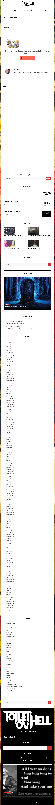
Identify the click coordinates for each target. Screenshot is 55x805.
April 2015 (8, 594)
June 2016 (8, 568)
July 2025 (8, 365)
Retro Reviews (9, 669)
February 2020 (9, 486)
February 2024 (9, 396)
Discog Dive (9, 632)
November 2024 (10, 380)
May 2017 (8, 547)
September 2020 (10, 473)
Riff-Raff (8, 677)
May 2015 (8, 592)
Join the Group (28, 10)
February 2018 (9, 530)
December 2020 (10, 467)
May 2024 (8, 391)
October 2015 (9, 583)
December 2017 (10, 534)
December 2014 (10, 601)
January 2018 (9, 532)
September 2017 (10, 540)
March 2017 (9, 551)
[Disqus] (27, 113)
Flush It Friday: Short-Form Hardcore (12, 235)
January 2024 (9, 398)
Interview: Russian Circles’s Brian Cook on (39, 235)
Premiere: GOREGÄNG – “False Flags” (15, 307)
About (37, 10)
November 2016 (10, 558)
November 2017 (10, 536)
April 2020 (8, 482)
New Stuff (8, 654)
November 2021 (10, 447)
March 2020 (9, 484)
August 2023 (9, 408)
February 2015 (9, 597)
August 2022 (9, 430)
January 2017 (9, 555)
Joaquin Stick (7, 22)
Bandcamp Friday (10, 625)
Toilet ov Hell (42, 802)
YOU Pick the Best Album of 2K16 (11, 201)
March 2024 (9, 395)
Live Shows (9, 647)
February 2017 (9, 553)
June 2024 (8, 389)
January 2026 (9, 354)
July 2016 (8, 566)
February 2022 (9, 441)
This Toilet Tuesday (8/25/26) (34, 248)
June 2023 (8, 411)
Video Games (9, 694)
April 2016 (8, 571)
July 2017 (8, 543)
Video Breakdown (10, 692)
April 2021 (8, 460)
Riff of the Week (10, 673)
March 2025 (9, 372)
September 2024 (10, 383)
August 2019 (9, 497)
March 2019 (9, 506)
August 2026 (9, 341)
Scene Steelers (9, 679)
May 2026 (8, 346)
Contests (8, 628)
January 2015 (9, 599)
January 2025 (9, 376)
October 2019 (9, 493)
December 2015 (10, 579)
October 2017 (9, 538)
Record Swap (9, 667)
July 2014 (8, 610)
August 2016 (9, 564)
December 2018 (10, 512)
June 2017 (8, 545)
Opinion (8, 662)
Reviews (8, 671)
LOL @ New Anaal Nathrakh (12, 795)
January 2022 (9, 443)
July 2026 (8, 342)
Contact (44, 10)
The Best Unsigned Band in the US (14, 686)
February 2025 (9, 374)
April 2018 (8, 527)
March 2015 (9, 596)
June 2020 (8, 478)
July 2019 (8, 499)
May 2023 (8, 413)
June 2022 (8, 434)
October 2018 (9, 516)
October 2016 (9, 560)
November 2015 (10, 581)
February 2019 (9, 508)
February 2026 (9, 352)
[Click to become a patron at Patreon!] (27, 58)
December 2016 (10, 557)
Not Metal (8, 658)
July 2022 (8, 432)
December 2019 (10, 489)
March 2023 (9, 417)
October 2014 (9, 605)
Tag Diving (8, 682)
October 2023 (9, 404)
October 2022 (9, 426)
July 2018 (8, 521)
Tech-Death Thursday (11, 684)
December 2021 (10, 445)
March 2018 (9, 529)
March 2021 (9, 462)
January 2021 (9, 465)
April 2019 (8, 504)
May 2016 (8, 570)
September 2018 (10, 517)
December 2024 (10, 378)
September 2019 (10, 495)
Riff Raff (8, 675)
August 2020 (9, 475)
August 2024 (9, 385)
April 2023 (8, 415)
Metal (7, 651)
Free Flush (8, 641)
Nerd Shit (8, 653)
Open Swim (9, 660)
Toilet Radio (9, 690)
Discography (9, 634)
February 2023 (9, 419)
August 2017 (9, 542)
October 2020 (9, 471)
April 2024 (8, 393)
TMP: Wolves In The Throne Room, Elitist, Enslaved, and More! (20, 328)
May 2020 (8, 480)
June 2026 (8, 344)
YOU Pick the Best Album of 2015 (11, 192)
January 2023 (9, 421)
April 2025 (8, 370)
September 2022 (10, 428)
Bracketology (9, 627)
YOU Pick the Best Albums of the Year (12, 211)
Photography (9, 664)
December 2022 (10, 422)
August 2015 (9, 586)
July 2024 (8, 387)
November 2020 (10, 469)
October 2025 (9, 359)
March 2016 (9, 573)
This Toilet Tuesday (10, 688)
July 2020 (8, 476)
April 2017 (8, 549)
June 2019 (8, 501)
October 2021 (9, 449)
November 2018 (10, 514)
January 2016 (9, 577)
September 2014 (10, 607)
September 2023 (10, 406)
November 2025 (10, 357)
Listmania (8, 645)
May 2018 (8, 525)
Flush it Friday (9, 640)
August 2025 (9, 363)
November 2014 (10, 603)
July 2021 (8, 454)
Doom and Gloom (10, 638)
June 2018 (8, 523)
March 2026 (9, 350)
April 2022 (8, 437)
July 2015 (8, 588)
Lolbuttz (8, 649)
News (7, 656)
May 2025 (8, 369)
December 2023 (10, 400)
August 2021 (9, 452)
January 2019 (9, 510)
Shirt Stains (9, 680)
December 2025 (10, 355)
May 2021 (8, 458)
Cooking (8, 630)
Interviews (8, 643)
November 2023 (10, 402)
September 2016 (10, 562)
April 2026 (8, 348)
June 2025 (8, 367)
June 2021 (8, 456)
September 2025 (10, 361)
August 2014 (9, 609)
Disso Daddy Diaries (10, 636)
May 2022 (8, 436)
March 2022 (9, 439)
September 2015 (10, 584)
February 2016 (9, 575)
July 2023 (8, 409)
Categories (17, 10)
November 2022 (10, 424)
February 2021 (9, 463)
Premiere (7, 304)
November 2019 (10, 491)
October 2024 (9, 382)
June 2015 (8, 590)
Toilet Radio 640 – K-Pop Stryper (11, 248)
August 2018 (9, 519)
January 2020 (9, 488)
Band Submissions (10, 623)
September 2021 (10, 450)
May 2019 (8, 503)
